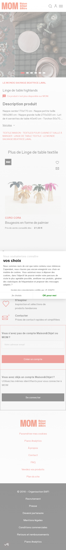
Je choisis (16, 295)
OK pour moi (49, 295)
